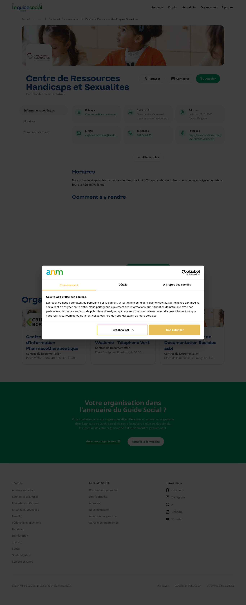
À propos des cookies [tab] (177, 284)
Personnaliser (120, 329)
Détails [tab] (123, 284)
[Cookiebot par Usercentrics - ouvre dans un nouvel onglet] (184, 272)
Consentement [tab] (69, 284)
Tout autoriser (175, 329)
